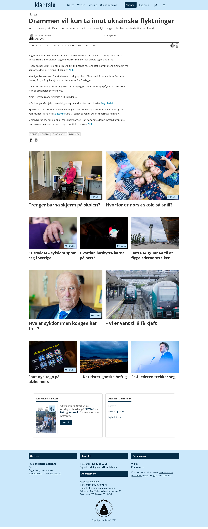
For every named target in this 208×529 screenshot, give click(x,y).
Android (73, 412)
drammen (74, 134)
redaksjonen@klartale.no (102, 467)
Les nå (66, 422)
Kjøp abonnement (89, 481)
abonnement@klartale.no (101, 488)
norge (33, 134)
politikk (44, 134)
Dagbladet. (107, 103)
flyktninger (59, 134)
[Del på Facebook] (172, 45)
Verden (81, 5)
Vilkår (134, 463)
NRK (71, 70)
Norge (70, 5)
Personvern (137, 467)
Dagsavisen (59, 113)
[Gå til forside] (45, 5)
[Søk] (155, 5)
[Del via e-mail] (177, 45)
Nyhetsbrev (114, 417)
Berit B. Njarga (47, 463)
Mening (92, 5)
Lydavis (112, 406)
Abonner (130, 5)
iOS (62, 412)
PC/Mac (89, 409)
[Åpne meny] (164, 5)
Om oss (33, 467)
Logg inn (144, 5)
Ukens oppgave (108, 5)
